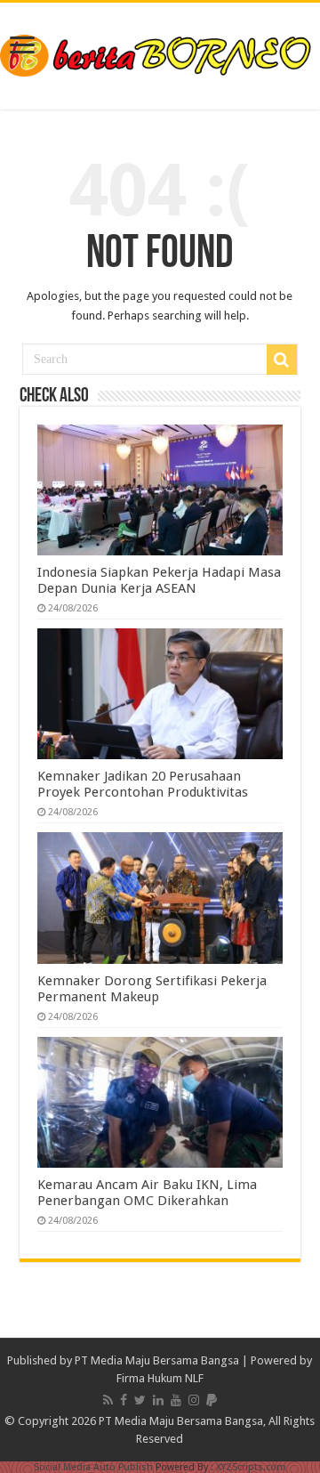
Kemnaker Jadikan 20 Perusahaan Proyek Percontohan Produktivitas (142, 784)
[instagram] (194, 1400)
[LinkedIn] (158, 1400)
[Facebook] (123, 1400)
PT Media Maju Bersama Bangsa (157, 1360)
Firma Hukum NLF (160, 1378)
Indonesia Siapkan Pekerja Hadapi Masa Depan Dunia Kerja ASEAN (159, 580)
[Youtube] (176, 1400)
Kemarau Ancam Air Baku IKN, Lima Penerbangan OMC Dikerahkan (147, 1193)
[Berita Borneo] (160, 52)
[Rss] (108, 1400)
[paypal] (211, 1400)
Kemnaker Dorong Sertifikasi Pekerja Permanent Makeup (152, 989)
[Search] (282, 359)
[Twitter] (140, 1400)
